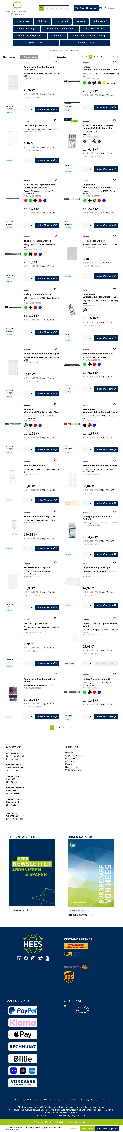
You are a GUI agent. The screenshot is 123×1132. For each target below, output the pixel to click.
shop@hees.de (12, 813)
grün (84, 83)
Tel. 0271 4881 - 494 (15, 816)
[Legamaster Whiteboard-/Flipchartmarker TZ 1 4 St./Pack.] (72, 310)
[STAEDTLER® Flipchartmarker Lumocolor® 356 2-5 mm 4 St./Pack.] (72, 141)
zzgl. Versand (48, 94)
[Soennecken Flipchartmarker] (72, 365)
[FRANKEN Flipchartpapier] (13, 581)
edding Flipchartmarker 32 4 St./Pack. (97, 517)
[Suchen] (41, 8)
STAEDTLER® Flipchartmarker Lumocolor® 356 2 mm (39, 186)
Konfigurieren (87, 1129)
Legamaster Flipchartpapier (97, 567)
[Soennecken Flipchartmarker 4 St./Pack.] (13, 693)
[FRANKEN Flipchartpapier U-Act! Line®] (72, 638)
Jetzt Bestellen (76, 911)
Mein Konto (70, 761)
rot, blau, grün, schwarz (94, 141)
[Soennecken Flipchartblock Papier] (13, 368)
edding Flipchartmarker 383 (38, 294)
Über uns (69, 753)
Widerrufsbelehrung (52, 1100)
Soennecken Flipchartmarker (98, 354)
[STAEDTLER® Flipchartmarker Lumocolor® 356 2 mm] (13, 199)
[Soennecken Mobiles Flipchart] (13, 527)
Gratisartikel (70, 758)
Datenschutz (20, 1100)
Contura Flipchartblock (35, 125)
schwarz (94, 83)
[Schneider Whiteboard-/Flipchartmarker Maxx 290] (13, 423)
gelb (103, 83)
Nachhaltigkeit (71, 767)
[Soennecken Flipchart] (13, 477)
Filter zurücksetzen (31, 57)
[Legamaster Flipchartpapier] (72, 581)
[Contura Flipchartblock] (13, 138)
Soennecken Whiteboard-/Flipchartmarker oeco (100, 410)
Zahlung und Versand (99, 1100)
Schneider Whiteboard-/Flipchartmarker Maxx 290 (41, 410)
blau (44, 200)
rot (40, 200)
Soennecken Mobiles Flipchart (39, 516)
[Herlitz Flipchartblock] (72, 253)
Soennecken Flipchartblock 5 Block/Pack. (39, 68)
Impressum (37, 1100)
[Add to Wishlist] (55, 62)
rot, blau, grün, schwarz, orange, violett (84, 141)
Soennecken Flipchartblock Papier (41, 354)
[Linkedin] (19, 960)
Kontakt (68, 764)
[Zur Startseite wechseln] (17, 4)
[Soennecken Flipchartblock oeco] (72, 479)
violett (89, 83)
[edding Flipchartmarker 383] (13, 307)
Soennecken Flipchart (35, 465)
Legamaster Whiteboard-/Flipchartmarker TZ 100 (99, 186)
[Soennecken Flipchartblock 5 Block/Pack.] (13, 82)
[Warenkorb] (118, 7)
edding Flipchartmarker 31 (96, 679)
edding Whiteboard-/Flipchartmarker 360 (100, 68)
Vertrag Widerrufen (73, 770)
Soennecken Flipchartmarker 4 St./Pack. (39, 680)
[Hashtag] (40, 960)
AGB (29, 1100)
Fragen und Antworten (74, 756)
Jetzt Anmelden (16, 910)
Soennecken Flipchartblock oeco (100, 465)
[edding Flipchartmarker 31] (72, 692)
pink (25, 200)
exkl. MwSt (19, 14)
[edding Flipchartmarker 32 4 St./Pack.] (72, 530)
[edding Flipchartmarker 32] (13, 254)
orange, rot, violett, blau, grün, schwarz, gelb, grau (99, 141)
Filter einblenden (9, 57)
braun (99, 83)
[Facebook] (26, 960)
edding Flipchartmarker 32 (37, 241)
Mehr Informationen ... (13, 1130)
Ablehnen (75, 1129)
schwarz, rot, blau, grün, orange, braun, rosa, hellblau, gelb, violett (89, 310)
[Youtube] (47, 960)
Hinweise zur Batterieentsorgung (75, 1100)
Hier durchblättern (78, 915)
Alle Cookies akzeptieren (107, 1129)
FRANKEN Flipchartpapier (37, 567)
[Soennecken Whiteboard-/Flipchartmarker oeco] (72, 423)
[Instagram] (33, 960)
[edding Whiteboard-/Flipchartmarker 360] (72, 81)
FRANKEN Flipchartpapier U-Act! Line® (100, 624)
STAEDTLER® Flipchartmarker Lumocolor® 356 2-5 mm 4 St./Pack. (98, 126)
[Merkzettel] (100, 8)
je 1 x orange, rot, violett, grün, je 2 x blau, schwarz (89, 141)
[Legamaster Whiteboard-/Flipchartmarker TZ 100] (72, 199)
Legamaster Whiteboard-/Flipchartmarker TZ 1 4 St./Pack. (100, 295)
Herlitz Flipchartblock (94, 241)
